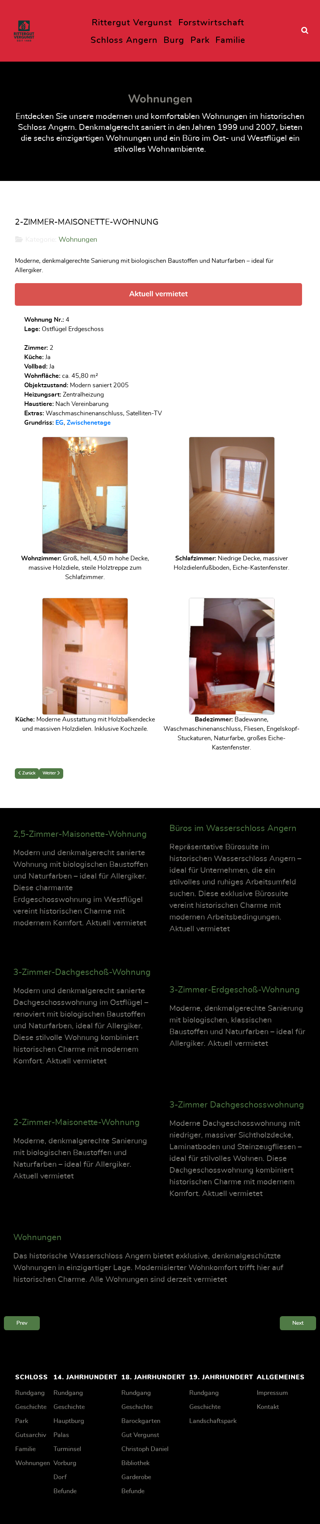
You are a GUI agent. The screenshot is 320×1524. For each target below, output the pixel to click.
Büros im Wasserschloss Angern (233, 828)
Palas (61, 1435)
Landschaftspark (212, 1421)
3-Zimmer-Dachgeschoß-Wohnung (82, 972)
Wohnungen (78, 239)
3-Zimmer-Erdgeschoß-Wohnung (234, 989)
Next (298, 1323)
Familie (25, 1449)
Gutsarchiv (30, 1435)
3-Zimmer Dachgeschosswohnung (236, 1104)
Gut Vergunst (140, 1435)
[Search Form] (304, 31)
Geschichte (30, 1407)
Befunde (64, 1491)
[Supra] (24, 29)
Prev (21, 1323)
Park (21, 1421)
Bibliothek (135, 1463)
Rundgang (30, 1393)
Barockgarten (140, 1421)
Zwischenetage (89, 423)
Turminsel (67, 1449)
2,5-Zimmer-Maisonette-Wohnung (80, 834)
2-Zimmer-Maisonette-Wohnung (76, 1122)
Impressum (272, 1393)
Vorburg (64, 1463)
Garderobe (136, 1477)
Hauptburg (68, 1421)
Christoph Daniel (145, 1449)
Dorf (59, 1477)
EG (59, 423)
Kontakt (268, 1407)
